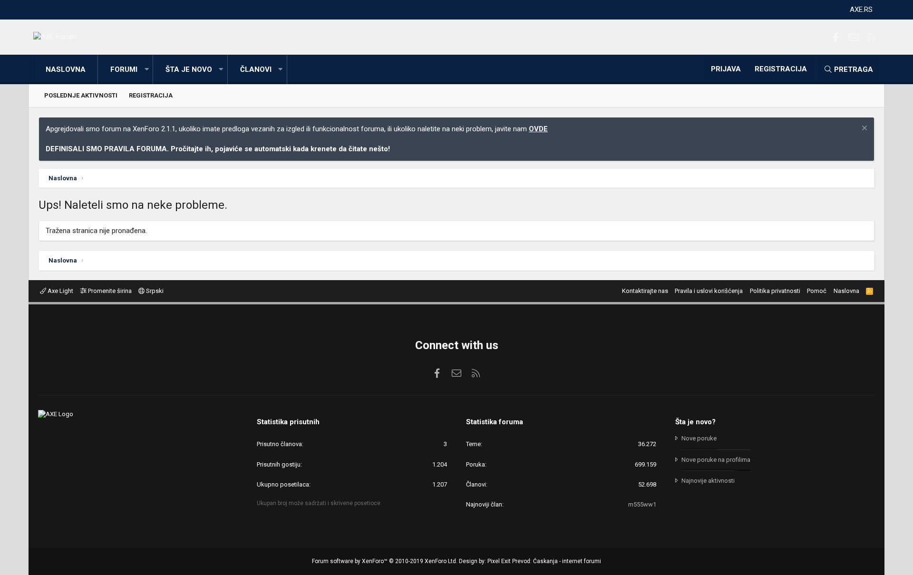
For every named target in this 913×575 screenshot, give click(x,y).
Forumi (123, 69)
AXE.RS (861, 9)
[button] (146, 69)
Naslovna (66, 69)
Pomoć (816, 290)
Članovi (256, 69)
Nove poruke (699, 438)
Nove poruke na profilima (715, 459)
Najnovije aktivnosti (708, 480)
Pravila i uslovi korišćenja (709, 290)
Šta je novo (188, 69)
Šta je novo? (695, 422)
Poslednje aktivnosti (80, 95)
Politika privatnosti (775, 290)
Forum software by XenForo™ (384, 561)
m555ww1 (642, 504)
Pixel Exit (499, 561)
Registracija (151, 95)
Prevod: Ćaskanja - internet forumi (556, 561)
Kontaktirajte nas (645, 290)
